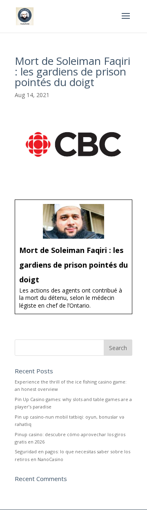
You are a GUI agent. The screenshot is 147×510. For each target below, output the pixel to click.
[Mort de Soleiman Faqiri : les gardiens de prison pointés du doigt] (73, 256)
